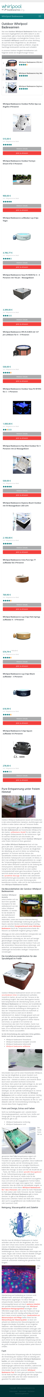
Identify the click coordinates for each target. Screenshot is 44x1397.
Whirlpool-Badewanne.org (25, 1388)
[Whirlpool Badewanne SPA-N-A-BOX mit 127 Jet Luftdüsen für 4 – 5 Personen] (11, 63)
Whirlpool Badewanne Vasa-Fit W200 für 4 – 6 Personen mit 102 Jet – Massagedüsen (21, 276)
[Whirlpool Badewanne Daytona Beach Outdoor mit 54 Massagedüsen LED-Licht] (11, 87)
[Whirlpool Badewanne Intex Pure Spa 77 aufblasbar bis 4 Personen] (22, 578)
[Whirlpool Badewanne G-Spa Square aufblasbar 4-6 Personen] (22, 750)
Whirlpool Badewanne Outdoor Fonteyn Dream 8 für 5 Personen (19, 162)
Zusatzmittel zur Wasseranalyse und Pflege (21, 1316)
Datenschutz (13, 1391)
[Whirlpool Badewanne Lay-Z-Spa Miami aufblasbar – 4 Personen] (22, 693)
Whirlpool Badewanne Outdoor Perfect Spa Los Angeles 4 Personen (22, 105)
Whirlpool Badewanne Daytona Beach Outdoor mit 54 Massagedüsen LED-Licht (22, 504)
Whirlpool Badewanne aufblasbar (18, 1046)
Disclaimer (31, 1391)
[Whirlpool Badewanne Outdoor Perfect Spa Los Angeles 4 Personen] (22, 123)
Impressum (22, 1391)
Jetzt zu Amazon (22, 153)
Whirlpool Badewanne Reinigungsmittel (20, 1307)
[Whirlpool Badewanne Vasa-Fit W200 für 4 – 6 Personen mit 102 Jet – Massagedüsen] (22, 294)
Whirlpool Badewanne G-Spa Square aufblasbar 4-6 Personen (17, 732)
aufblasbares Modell (18, 832)
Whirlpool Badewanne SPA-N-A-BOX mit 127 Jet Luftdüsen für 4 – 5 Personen (21, 333)
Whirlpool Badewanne (12, 16)
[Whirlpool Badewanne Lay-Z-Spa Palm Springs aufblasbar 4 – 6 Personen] (22, 636)
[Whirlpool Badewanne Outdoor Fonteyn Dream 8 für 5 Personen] (22, 180)
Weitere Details (22, 149)
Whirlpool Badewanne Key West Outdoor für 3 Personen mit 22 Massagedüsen (22, 447)
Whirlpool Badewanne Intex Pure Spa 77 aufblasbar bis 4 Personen (19, 561)
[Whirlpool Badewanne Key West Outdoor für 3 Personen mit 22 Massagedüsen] (11, 74)
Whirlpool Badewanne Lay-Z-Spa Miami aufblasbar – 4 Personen (19, 675)
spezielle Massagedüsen (32, 1172)
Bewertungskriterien (22, 1394)
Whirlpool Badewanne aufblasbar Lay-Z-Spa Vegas (20, 219)
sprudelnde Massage (11, 876)
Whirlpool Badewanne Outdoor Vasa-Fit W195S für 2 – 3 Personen (22, 390)
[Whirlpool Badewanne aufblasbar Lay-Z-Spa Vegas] (22, 236)
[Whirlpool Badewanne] (22, 7)
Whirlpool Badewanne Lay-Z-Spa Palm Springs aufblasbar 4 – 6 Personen (21, 618)
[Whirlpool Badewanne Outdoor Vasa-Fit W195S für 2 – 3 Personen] (22, 407)
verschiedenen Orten (9, 995)
